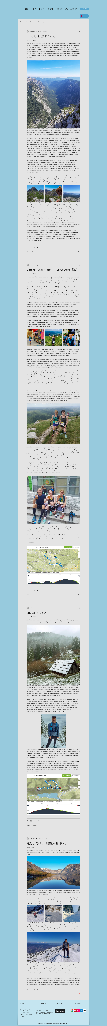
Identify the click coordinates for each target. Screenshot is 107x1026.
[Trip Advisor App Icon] (84, 1010)
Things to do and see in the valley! (33, 22)
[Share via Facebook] (27, 247)
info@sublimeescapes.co (46, 1012)
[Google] (72, 1010)
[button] (86, 22)
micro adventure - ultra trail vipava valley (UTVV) (52, 269)
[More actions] (79, 31)
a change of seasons (36, 612)
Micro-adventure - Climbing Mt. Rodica (46, 843)
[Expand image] (35, 193)
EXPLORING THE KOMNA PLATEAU (41, 36)
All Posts (21, 22)
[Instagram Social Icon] (78, 1010)
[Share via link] (38, 247)
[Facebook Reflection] (81, 1010)
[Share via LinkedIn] (34, 247)
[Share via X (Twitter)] (31, 247)
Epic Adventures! (46, 22)
